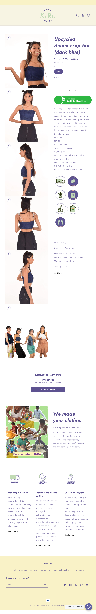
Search (13, 570)
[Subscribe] (45, 584)
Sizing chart (46, 570)
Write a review (48, 389)
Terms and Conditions (62, 570)
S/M (58, 71)
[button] (7, 15)
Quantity (57, 77)
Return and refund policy (29, 570)
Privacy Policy (79, 570)
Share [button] (59, 273)
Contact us (69, 535)
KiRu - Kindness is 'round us (44, 605)
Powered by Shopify (60, 605)
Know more (13, 531)
